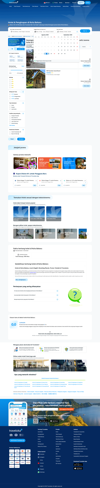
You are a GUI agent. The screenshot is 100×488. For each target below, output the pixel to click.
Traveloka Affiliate (78, 434)
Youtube (42, 463)
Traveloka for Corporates (79, 431)
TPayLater (58, 461)
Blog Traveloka (77, 439)
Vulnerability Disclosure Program (81, 456)
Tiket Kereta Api (59, 436)
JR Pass (57, 446)
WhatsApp (42, 472)
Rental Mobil (58, 444)
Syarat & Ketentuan (78, 444)
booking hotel (33, 272)
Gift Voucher (58, 463)
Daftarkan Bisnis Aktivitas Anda (80, 449)
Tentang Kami (41, 444)
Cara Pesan (40, 431)
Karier (39, 439)
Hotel (57, 431)
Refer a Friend (77, 436)
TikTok (41, 460)
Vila (56, 453)
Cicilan (39, 441)
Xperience (58, 449)
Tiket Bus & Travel (59, 439)
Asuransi (58, 458)
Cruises (57, 451)
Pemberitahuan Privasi (78, 441)
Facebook (42, 454)
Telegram (42, 469)
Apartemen (58, 456)
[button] (81, 2)
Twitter (41, 466)
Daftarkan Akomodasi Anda (80, 446)
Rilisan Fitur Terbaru (42, 446)
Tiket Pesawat (59, 434)
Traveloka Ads (77, 453)
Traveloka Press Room (78, 451)
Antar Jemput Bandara (61, 441)
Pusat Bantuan (41, 436)
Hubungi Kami (41, 434)
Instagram (42, 457)
